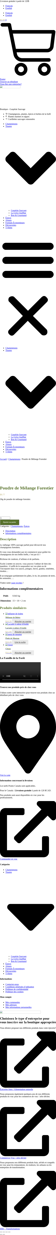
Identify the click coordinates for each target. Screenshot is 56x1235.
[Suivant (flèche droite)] (4, 1234)
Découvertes (10, 225)
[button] (28, 288)
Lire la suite (20, 642)
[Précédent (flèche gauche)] (1, 1234)
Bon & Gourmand (19, 215)
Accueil (3, 459)
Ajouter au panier (9, 522)
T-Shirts (8, 227)
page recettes (16, 583)
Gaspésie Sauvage (19, 210)
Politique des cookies (14, 992)
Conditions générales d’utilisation (19, 987)
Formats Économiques (15, 223)
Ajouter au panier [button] (23, 621)
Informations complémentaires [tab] (18, 533)
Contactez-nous (12, 984)
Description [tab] (10, 531)
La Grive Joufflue (18, 213)
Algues (8, 220)
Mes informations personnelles (18, 1007)
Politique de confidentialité (16, 989)
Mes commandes (12, 1002)
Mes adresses (11, 1005)
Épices (8, 218)
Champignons (11, 124)
